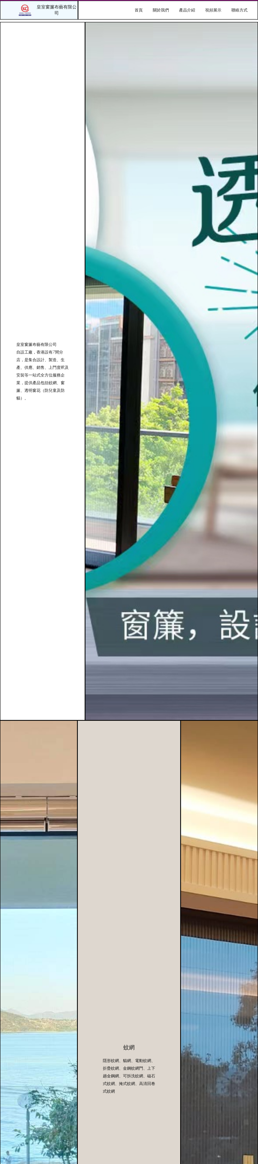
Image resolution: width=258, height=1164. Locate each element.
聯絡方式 (239, 10)
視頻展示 (213, 10)
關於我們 (161, 10)
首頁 (139, 10)
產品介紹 (187, 10)
